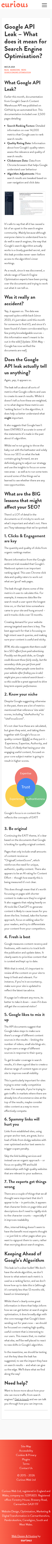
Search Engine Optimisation (17, 72)
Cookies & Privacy (26, 1455)
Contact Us (25, 1468)
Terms (26, 1463)
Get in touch (22, 1399)
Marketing (15, 69)
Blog (6, 69)
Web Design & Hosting (24, 1536)
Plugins (26, 1459)
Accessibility (26, 1450)
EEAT (26, 739)
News (23, 69)
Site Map (26, 1446)
